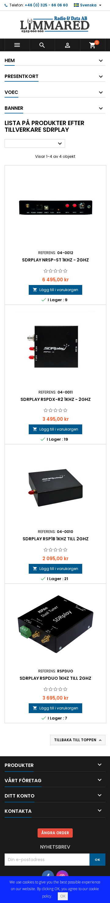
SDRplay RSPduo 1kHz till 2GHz (55, 678)
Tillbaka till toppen (78, 740)
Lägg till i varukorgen (55, 289)
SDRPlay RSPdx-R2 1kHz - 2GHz (55, 399)
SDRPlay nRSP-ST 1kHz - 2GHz (55, 260)
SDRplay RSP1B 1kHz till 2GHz (56, 539)
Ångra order (55, 832)
